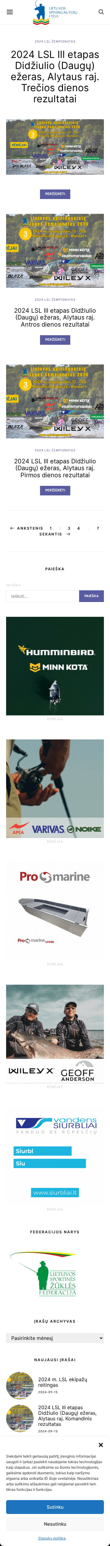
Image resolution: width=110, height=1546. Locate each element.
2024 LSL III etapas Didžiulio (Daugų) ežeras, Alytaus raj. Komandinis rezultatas (67, 1415)
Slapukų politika (52, 1538)
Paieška (13, 586)
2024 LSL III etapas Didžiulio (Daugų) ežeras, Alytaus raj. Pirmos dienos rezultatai (55, 468)
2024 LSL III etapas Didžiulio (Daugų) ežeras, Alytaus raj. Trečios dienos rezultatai (55, 76)
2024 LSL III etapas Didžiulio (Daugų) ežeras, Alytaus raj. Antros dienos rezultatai (55, 317)
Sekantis (51, 534)
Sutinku (55, 1507)
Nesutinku (55, 1524)
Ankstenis (30, 528)
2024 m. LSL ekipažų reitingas (62, 1382)
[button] (101, 1444)
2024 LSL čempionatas (55, 42)
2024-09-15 (48, 1392)
